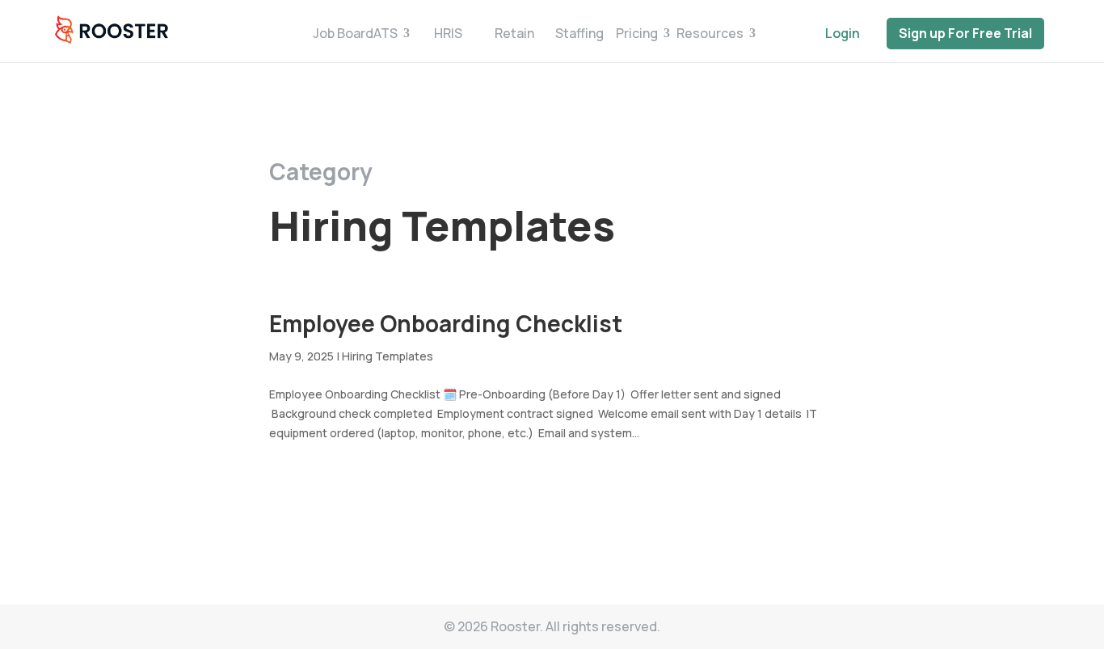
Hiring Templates (387, 356)
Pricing (637, 33)
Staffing (579, 33)
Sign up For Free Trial (965, 33)
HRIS (448, 33)
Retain (514, 33)
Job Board (343, 33)
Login (842, 33)
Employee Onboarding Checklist (445, 323)
